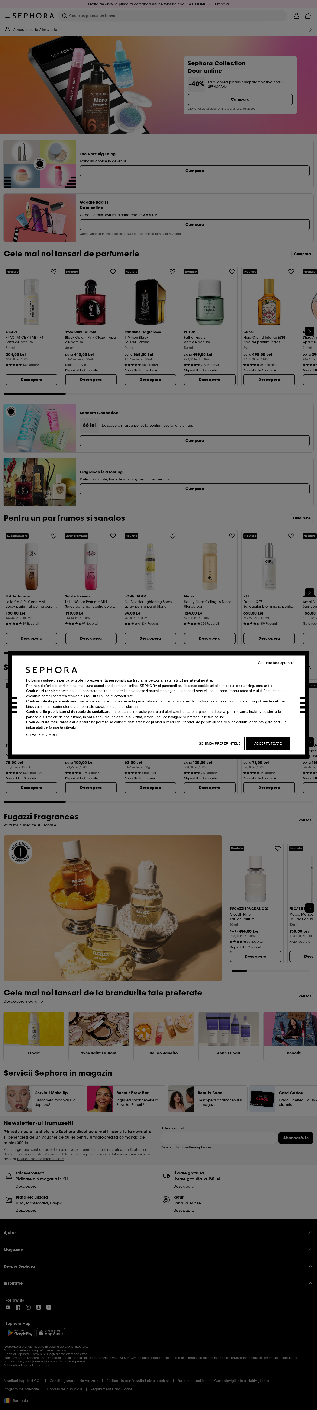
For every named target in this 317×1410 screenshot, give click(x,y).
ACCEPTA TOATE (268, 743)
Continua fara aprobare (276, 663)
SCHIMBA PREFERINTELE (219, 743)
